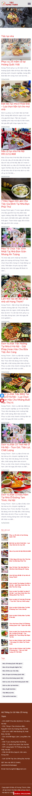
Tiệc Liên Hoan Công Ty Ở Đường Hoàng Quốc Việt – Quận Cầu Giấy (19, 624)
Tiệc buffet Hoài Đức (9, 696)
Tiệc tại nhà (7, 36)
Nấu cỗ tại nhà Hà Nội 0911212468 (12, 153)
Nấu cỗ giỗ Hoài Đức (9, 689)
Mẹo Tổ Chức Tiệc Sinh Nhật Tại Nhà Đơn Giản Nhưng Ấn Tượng (13, 251)
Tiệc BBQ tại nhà (8, 692)
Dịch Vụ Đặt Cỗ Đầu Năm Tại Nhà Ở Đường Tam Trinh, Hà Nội (14, 497)
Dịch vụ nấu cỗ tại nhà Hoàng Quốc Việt (15, 682)
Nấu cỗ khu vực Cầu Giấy (10, 671)
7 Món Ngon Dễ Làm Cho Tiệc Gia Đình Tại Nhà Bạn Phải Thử (15, 203)
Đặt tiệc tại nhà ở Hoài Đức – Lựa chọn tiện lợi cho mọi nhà (15, 106)
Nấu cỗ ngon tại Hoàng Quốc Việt (13, 674)
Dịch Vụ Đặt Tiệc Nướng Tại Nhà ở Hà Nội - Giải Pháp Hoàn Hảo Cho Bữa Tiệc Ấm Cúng (14, 348)
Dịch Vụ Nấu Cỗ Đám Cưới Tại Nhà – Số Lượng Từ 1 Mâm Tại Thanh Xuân (19, 642)
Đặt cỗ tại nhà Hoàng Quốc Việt (13, 678)
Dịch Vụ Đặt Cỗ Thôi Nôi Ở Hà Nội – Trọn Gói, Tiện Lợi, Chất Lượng (16, 447)
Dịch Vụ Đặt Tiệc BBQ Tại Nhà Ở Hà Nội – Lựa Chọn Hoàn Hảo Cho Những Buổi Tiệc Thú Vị (15, 398)
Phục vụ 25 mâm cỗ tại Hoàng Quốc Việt (13, 63)
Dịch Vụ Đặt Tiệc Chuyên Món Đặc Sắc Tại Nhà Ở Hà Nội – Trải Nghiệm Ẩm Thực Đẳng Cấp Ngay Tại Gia (20, 634)
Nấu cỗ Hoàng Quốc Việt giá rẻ (12, 663)
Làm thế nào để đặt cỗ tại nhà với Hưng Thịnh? (14, 300)
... (28, 76)
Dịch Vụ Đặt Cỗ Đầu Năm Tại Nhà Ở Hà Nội (19, 616)
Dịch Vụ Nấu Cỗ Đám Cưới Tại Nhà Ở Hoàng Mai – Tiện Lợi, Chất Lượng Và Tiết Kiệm (19, 650)
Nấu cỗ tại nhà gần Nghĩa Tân (12, 667)
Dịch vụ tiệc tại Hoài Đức (11, 685)
